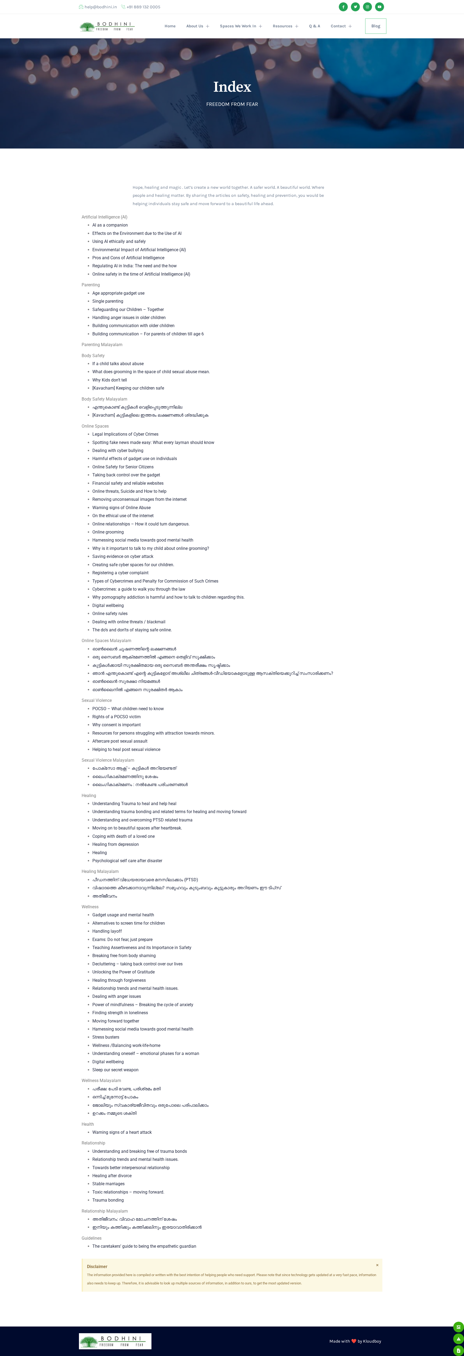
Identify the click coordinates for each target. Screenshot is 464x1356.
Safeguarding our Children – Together (128, 309)
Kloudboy (372, 1341)
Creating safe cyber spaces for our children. (133, 564)
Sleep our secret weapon (115, 1069)
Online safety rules (110, 613)
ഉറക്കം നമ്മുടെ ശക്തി (114, 1113)
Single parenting (107, 301)
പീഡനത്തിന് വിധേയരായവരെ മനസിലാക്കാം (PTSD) (145, 879)
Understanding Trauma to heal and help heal (134, 803)
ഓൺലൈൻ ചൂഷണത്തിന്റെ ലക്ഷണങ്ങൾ (134, 648)
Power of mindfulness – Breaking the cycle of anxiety (142, 1004)
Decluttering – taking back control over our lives (137, 963)
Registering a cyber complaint (120, 572)
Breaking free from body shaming (124, 955)
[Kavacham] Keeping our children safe (128, 388)
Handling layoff (107, 931)
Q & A (314, 26)
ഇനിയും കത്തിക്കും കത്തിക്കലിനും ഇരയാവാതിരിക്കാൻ (147, 1227)
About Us (194, 26)
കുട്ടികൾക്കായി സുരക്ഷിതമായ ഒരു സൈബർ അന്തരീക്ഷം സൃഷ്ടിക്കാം (161, 665)
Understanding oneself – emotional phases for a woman (145, 1053)
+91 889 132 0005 (143, 6)
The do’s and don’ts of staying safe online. (132, 629)
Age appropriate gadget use (118, 293)
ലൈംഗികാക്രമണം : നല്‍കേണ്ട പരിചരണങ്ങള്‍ (140, 784)
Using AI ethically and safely (119, 241)
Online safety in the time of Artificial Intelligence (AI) (141, 274)
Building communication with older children (133, 325)
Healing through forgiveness (119, 980)
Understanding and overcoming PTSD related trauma (142, 820)
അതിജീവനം (104, 896)
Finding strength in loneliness (120, 1012)
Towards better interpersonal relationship (131, 1167)
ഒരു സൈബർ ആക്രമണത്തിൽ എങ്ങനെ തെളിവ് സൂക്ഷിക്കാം (153, 657)
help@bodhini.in (101, 6)
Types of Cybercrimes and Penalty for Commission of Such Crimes (155, 581)
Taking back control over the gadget (126, 474)
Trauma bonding (108, 1200)
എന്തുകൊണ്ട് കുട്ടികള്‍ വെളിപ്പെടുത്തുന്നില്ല (137, 407)
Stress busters (105, 1037)
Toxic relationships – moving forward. (128, 1192)
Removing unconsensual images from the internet (139, 499)
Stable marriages (108, 1183)
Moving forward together (115, 1021)
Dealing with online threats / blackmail (128, 621)
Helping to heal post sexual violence (126, 749)
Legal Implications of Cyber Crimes (125, 434)
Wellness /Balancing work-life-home (126, 1045)
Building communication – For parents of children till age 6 (148, 333)
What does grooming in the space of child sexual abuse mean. (151, 371)
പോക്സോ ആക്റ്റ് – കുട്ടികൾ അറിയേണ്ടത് (134, 768)
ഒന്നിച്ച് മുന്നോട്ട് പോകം (115, 1096)
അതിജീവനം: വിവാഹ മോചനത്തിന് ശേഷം (134, 1219)
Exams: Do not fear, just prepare (122, 939)
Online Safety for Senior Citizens (123, 466)
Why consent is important (116, 724)
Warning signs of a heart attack (122, 1132)
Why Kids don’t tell (109, 380)
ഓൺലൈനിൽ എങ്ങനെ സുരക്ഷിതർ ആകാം (137, 689)
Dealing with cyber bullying (117, 450)
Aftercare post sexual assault (119, 741)
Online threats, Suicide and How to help (129, 491)
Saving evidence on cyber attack (122, 556)
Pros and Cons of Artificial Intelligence (128, 257)
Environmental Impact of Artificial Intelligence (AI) (139, 249)
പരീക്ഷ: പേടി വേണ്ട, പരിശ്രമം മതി (126, 1088)
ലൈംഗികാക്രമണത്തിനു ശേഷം (125, 776)
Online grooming (108, 532)
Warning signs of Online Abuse (121, 507)
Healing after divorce (112, 1175)
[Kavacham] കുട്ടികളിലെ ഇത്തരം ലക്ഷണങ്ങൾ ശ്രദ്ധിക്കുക (150, 415)
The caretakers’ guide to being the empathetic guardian (144, 1246)
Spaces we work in (238, 26)
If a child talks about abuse (118, 363)
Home (170, 26)
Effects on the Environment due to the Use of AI (137, 233)
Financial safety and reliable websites (128, 483)
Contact (338, 26)
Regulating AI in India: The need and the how (134, 265)
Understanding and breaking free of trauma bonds (139, 1151)
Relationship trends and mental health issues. (135, 988)
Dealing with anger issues (116, 996)
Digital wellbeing (108, 605)
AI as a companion (110, 225)
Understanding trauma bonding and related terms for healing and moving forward (169, 811)
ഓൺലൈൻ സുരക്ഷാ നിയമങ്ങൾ (126, 681)
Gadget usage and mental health (123, 914)
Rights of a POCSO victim (116, 716)
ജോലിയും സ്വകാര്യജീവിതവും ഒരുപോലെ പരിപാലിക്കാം (150, 1105)
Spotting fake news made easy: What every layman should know (153, 442)
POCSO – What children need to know (128, 708)
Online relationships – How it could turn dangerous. (141, 524)
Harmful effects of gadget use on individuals (134, 458)
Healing (99, 852)
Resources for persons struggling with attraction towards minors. (153, 733)
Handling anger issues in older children (129, 317)
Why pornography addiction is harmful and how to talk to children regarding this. (168, 597)
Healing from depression (115, 844)
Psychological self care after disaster (127, 860)
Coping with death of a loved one (123, 836)
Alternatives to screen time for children (128, 923)
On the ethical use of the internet (123, 515)
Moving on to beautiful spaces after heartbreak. (137, 828)
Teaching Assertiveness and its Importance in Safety (141, 947)
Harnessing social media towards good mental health (142, 540)
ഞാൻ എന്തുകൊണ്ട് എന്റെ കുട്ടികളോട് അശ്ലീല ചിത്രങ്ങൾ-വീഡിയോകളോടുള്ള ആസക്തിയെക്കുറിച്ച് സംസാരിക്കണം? (212, 673)
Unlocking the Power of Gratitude (123, 972)
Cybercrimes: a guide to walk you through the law (138, 589)
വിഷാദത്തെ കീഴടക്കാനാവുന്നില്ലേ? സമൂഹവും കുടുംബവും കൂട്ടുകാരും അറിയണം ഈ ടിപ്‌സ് (186, 887)
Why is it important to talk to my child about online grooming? (150, 548)
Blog (375, 25)
